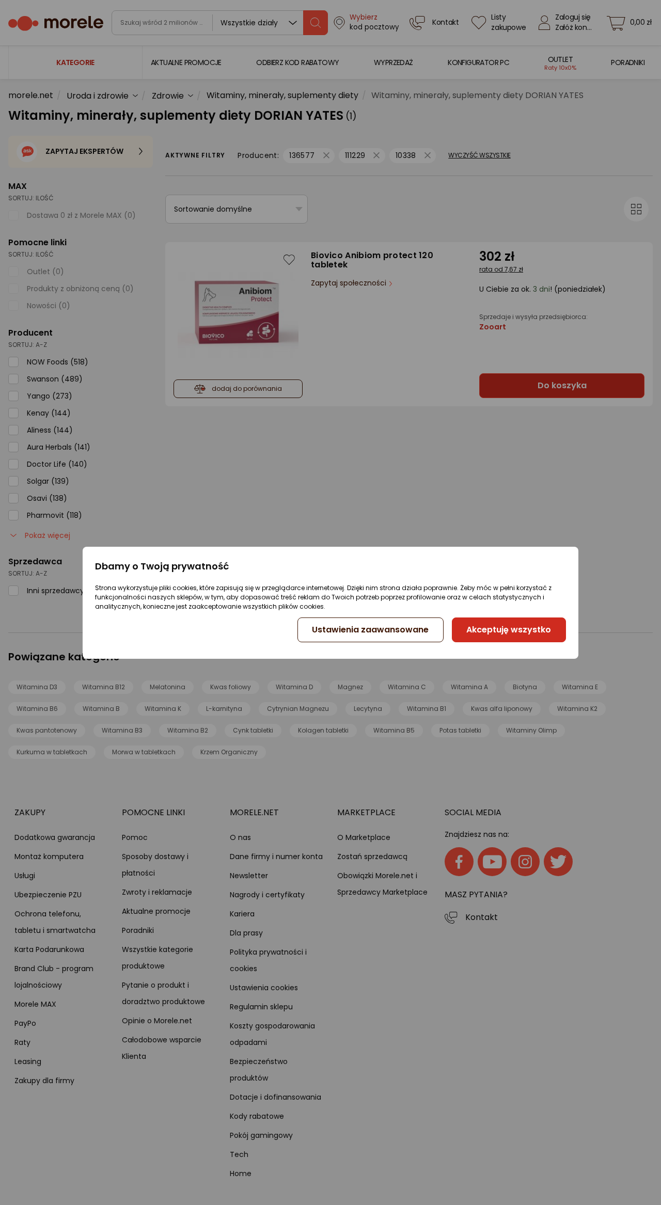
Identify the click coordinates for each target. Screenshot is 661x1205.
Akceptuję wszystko (508, 630)
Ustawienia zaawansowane (370, 630)
